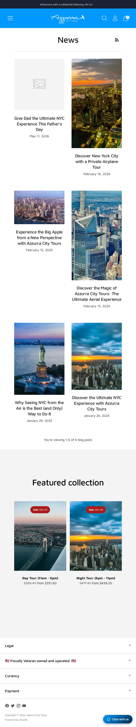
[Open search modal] (104, 18)
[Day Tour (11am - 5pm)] (40, 536)
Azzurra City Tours (37, 715)
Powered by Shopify (16, 719)
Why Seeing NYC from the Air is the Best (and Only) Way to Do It (39, 408)
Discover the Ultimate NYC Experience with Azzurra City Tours (96, 403)
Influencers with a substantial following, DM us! (66, 4)
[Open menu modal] (10, 18)
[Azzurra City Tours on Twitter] (13, 706)
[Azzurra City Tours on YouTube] (24, 706)
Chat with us (120, 719)
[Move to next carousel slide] (125, 536)
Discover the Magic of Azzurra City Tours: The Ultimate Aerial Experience (96, 293)
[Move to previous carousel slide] (10, 536)
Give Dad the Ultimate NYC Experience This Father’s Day (39, 124)
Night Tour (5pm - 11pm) (95, 578)
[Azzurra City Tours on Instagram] (18, 706)
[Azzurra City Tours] (68, 18)
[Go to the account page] (115, 18)
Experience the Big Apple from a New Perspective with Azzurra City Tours (39, 237)
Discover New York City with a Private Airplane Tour (96, 161)
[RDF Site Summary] (117, 40)
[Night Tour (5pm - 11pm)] (96, 536)
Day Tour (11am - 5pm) (40, 578)
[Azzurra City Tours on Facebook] (7, 706)
